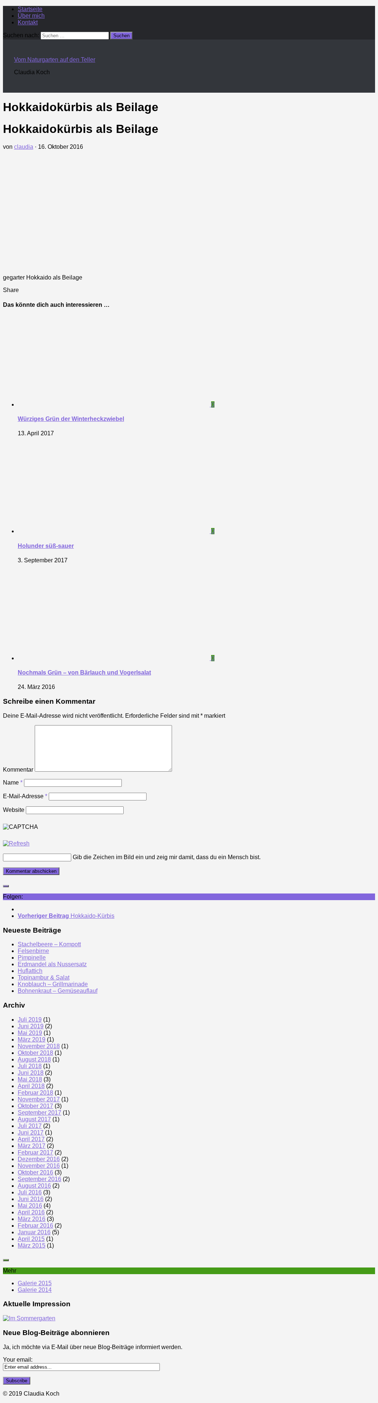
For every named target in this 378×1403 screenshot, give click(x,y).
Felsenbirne (33, 951)
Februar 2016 (35, 1225)
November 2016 (39, 1166)
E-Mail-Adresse (25, 796)
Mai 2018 (30, 1079)
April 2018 (31, 1086)
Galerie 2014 (35, 1290)
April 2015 (31, 1239)
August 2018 (34, 1059)
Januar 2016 (34, 1232)
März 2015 (31, 1245)
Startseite (30, 9)
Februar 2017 (35, 1152)
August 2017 (34, 1119)
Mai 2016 (30, 1206)
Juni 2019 (31, 1026)
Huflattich (30, 971)
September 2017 (39, 1112)
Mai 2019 (30, 1033)
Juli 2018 (30, 1066)
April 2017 (31, 1139)
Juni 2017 (31, 1132)
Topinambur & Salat (43, 977)
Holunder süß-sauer (46, 546)
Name (13, 782)
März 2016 (31, 1219)
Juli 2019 (30, 1019)
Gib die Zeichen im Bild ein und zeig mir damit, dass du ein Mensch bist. (167, 857)
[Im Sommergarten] (29, 1318)
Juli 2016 (30, 1192)
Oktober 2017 (35, 1106)
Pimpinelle (32, 957)
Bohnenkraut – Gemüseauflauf (57, 991)
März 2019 (31, 1039)
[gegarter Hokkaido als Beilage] (58, 265)
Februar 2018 (35, 1093)
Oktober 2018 (35, 1053)
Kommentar (18, 769)
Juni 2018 (31, 1073)
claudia (23, 147)
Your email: (17, 1359)
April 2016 (31, 1212)
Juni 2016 (31, 1199)
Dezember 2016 (39, 1159)
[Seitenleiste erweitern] (6, 886)
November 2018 (39, 1046)
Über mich (31, 16)
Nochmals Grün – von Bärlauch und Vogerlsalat (84, 672)
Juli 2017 (30, 1126)
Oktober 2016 (35, 1172)
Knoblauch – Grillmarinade (53, 984)
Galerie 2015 (35, 1283)
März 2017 (31, 1146)
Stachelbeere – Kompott (49, 944)
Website (13, 810)
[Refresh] (16, 843)
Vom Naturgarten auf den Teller (54, 59)
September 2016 (39, 1179)
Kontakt (28, 22)
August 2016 (34, 1186)
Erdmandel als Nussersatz (52, 964)
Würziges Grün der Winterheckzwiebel (71, 419)
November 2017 (39, 1099)
